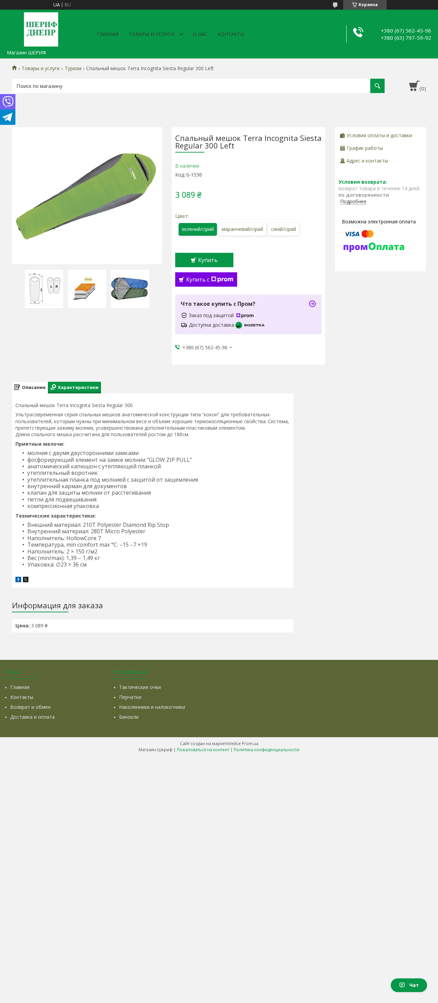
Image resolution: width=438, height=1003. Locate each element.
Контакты (231, 34)
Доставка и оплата (32, 717)
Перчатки (130, 697)
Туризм (73, 68)
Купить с (197, 279)
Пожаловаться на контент (203, 750)
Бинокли (129, 717)
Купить (208, 260)
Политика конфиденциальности (266, 750)
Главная (107, 34)
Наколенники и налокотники (152, 707)
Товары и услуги (152, 34)
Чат (414, 985)
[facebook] (18, 580)
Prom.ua (250, 743)
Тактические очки (140, 687)
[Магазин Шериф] (41, 28)
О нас (200, 34)
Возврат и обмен (30, 707)
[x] (25, 580)
